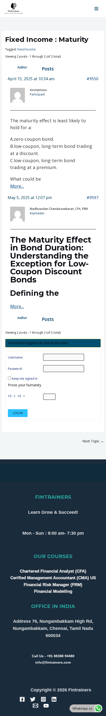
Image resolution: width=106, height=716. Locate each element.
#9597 (92, 197)
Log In (18, 413)
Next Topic (93, 441)
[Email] (35, 705)
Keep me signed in (24, 378)
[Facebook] (22, 699)
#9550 (92, 79)
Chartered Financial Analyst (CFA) (53, 571)
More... (17, 186)
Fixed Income (26, 49)
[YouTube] (46, 705)
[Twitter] (32, 699)
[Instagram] (43, 699)
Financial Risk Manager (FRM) (53, 584)
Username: (15, 357)
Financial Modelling (53, 591)
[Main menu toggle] (96, 8)
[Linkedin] (54, 699)
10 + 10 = (17, 396)
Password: (15, 369)
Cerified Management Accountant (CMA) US (53, 578)
